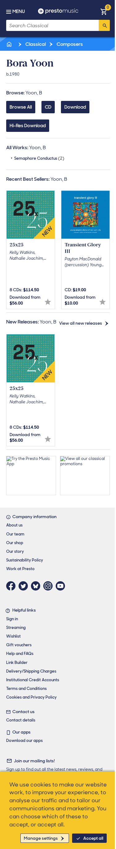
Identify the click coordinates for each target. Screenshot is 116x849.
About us (14, 525)
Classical (35, 44)
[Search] (104, 25)
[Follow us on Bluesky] (37, 586)
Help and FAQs (19, 653)
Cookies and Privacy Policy (31, 697)
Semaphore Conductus (39, 158)
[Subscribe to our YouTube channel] (62, 586)
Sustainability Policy (24, 560)
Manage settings (41, 838)
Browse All (21, 107)
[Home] (10, 44)
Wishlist (13, 636)
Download (75, 107)
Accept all (93, 838)
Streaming (16, 627)
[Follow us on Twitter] (25, 586)
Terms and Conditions (26, 688)
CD (48, 107)
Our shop (14, 542)
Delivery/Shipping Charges (31, 671)
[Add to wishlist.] (48, 302)
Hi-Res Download (28, 126)
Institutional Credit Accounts (32, 679)
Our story (15, 551)
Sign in (12, 619)
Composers (69, 44)
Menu (18, 11)
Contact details (20, 720)
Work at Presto (20, 568)
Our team (15, 534)
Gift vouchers (19, 645)
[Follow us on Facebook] (12, 586)
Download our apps (24, 740)
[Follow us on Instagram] (49, 586)
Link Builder (17, 662)
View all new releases (80, 323)
